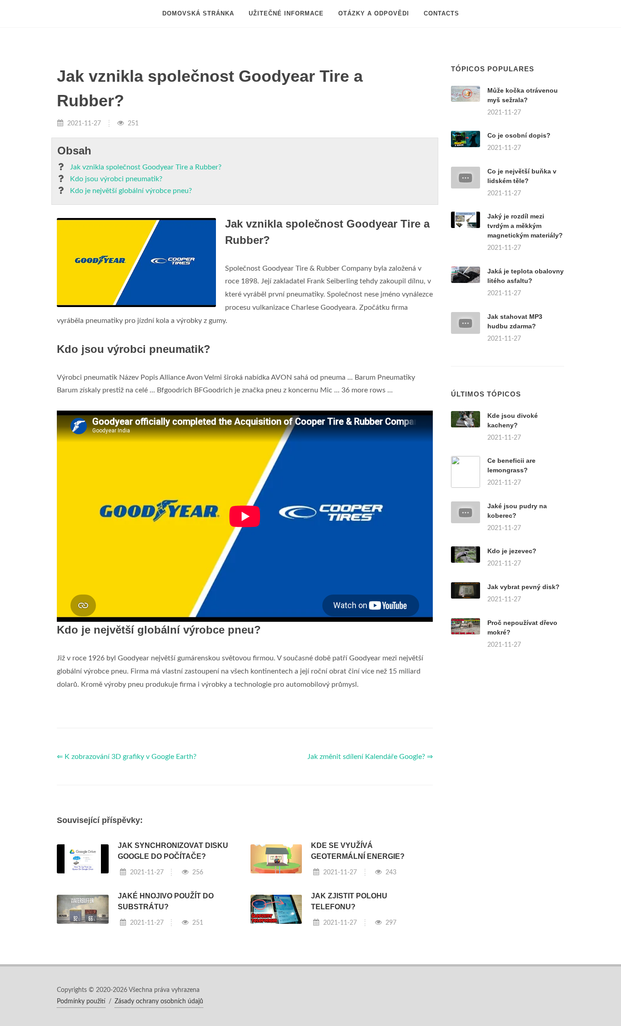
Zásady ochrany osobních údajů (159, 1001)
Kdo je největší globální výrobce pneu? (131, 190)
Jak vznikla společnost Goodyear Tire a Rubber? (145, 167)
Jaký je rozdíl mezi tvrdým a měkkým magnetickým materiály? (525, 226)
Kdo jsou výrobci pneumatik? (116, 179)
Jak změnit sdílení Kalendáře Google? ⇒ (370, 756)
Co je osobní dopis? (519, 135)
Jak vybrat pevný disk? (523, 586)
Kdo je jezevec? (511, 551)
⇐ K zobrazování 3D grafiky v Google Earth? (126, 756)
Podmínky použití (81, 1001)
